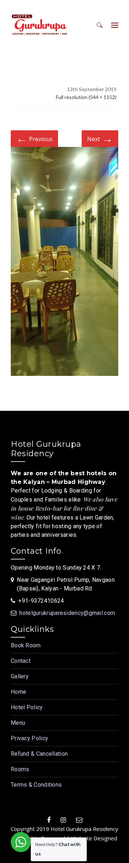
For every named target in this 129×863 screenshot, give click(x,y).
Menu (18, 722)
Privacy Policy (29, 738)
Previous (34, 138)
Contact (20, 660)
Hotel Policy (27, 707)
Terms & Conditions (36, 784)
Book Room (26, 645)
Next (100, 138)
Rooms (20, 769)
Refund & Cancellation (39, 753)
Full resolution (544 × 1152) (86, 97)
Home (18, 691)
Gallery (20, 676)
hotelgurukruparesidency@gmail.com (67, 613)
